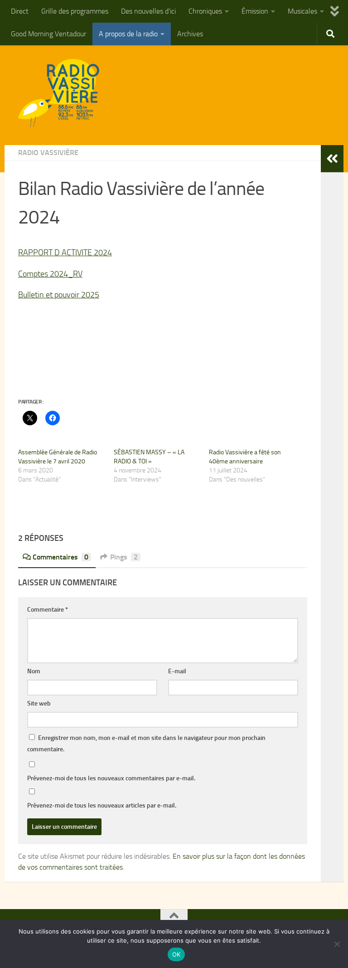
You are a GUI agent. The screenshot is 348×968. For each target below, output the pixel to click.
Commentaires (60, 557)
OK (176, 954)
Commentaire (47, 609)
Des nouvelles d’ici (148, 11)
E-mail (177, 671)
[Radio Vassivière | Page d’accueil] (64, 93)
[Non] (336, 944)
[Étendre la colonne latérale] (332, 158)
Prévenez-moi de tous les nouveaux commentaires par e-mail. (111, 778)
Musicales (302, 11)
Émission (255, 11)
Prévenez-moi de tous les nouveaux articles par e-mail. (101, 805)
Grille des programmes (74, 11)
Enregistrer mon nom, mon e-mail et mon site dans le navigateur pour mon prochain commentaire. (146, 743)
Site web (39, 703)
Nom (33, 671)
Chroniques (205, 11)
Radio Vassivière (48, 152)
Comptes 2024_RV (50, 274)
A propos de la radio (128, 33)
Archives (190, 33)
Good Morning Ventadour (48, 33)
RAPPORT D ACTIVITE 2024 (65, 253)
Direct (20, 11)
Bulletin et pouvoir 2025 (58, 295)
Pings (124, 557)
